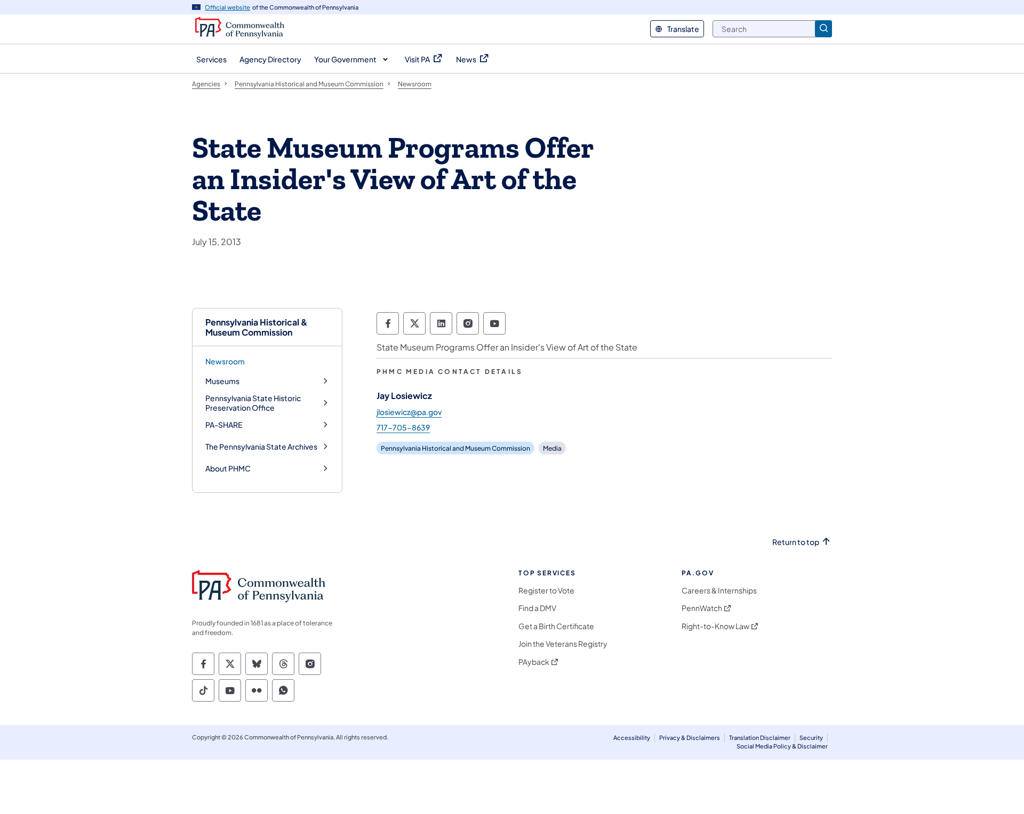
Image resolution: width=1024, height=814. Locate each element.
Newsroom (225, 361)
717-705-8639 (403, 427)
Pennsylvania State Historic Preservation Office (253, 403)
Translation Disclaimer (759, 737)
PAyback (533, 661)
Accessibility (631, 737)
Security (811, 737)
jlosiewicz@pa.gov (409, 412)
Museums (222, 381)
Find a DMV (537, 608)
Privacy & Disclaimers (689, 737)
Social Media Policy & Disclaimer (782, 746)
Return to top (795, 542)
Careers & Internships (719, 590)
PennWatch (702, 608)
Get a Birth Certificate (556, 626)
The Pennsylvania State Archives (261, 446)
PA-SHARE (223, 424)
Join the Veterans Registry (562, 643)
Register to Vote (546, 590)
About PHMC (228, 468)
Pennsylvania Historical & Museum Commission (256, 327)
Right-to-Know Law (715, 626)
